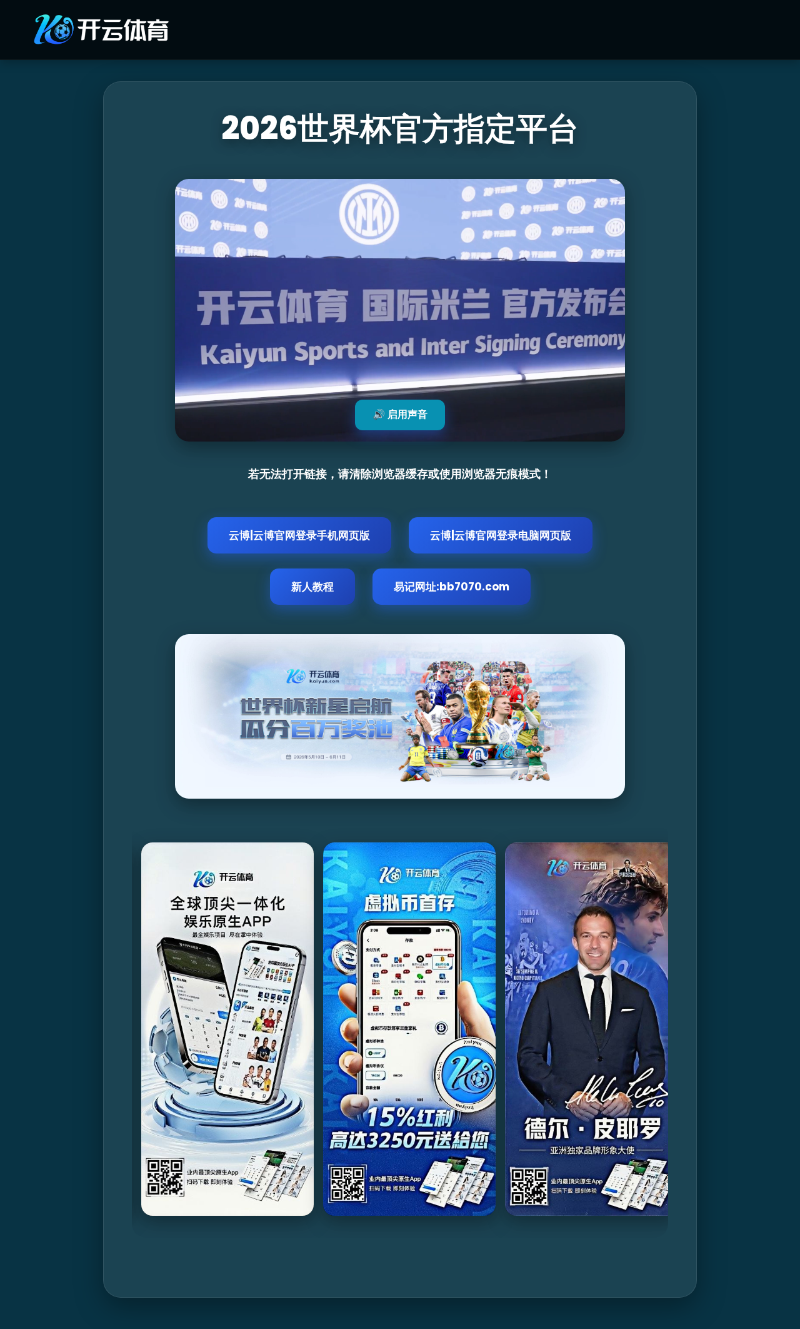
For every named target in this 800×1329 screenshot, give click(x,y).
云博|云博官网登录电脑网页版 (500, 535)
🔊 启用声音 (400, 414)
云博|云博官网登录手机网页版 (299, 535)
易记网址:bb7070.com (451, 586)
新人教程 (312, 586)
